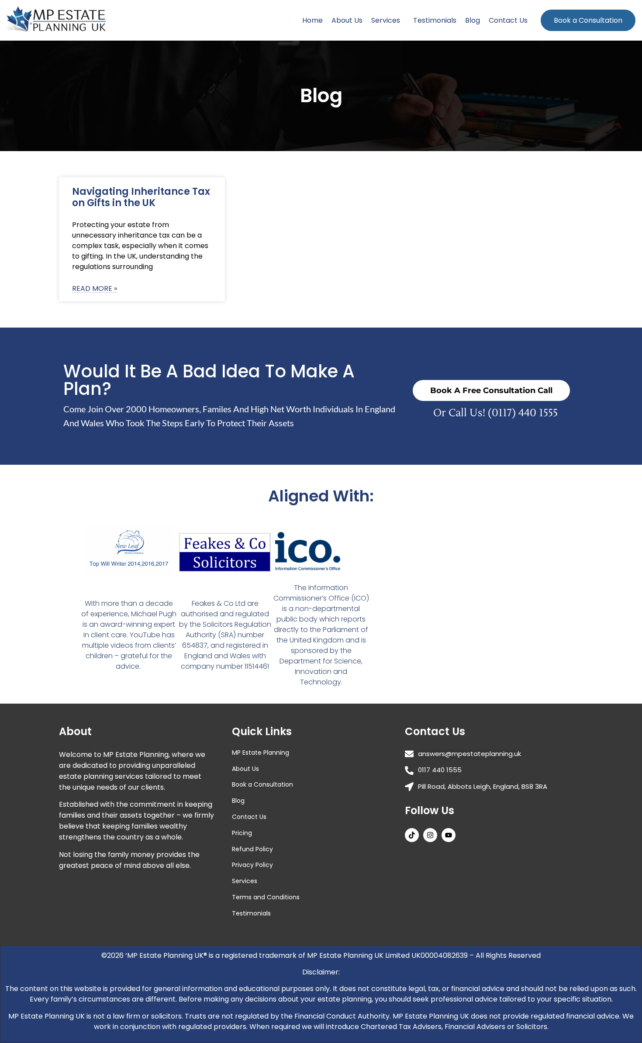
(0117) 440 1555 (523, 413)
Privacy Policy (252, 864)
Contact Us (508, 20)
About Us (346, 20)
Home (312, 20)
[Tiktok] (412, 835)
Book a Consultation (588, 20)
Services (385, 20)
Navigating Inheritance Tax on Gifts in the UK (141, 197)
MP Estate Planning (260, 752)
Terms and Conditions (266, 897)
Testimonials (434, 20)
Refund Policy (252, 849)
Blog (472, 20)
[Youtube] (449, 835)
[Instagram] (430, 835)
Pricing (242, 833)
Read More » (94, 289)
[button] (388, 20)
